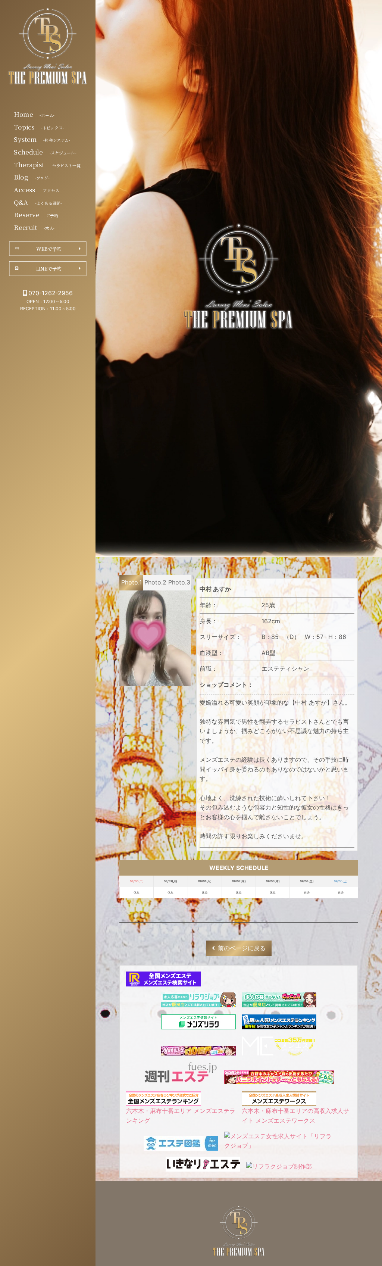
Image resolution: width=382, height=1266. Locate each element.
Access (37, 189)
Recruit (34, 226)
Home (34, 113)
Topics (39, 126)
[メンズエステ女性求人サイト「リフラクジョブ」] (279, 1145)
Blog (31, 176)
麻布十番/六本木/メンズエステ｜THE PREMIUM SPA (47, 47)
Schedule (45, 151)
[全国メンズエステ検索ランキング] (163, 981)
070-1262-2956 (50, 293)
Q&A (38, 201)
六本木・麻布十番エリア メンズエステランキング (180, 1115)
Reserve (36, 214)
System (42, 139)
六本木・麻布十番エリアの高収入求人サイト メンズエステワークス (295, 1115)
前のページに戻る (242, 948)
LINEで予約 (49, 268)
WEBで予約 (48, 248)
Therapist (48, 164)
